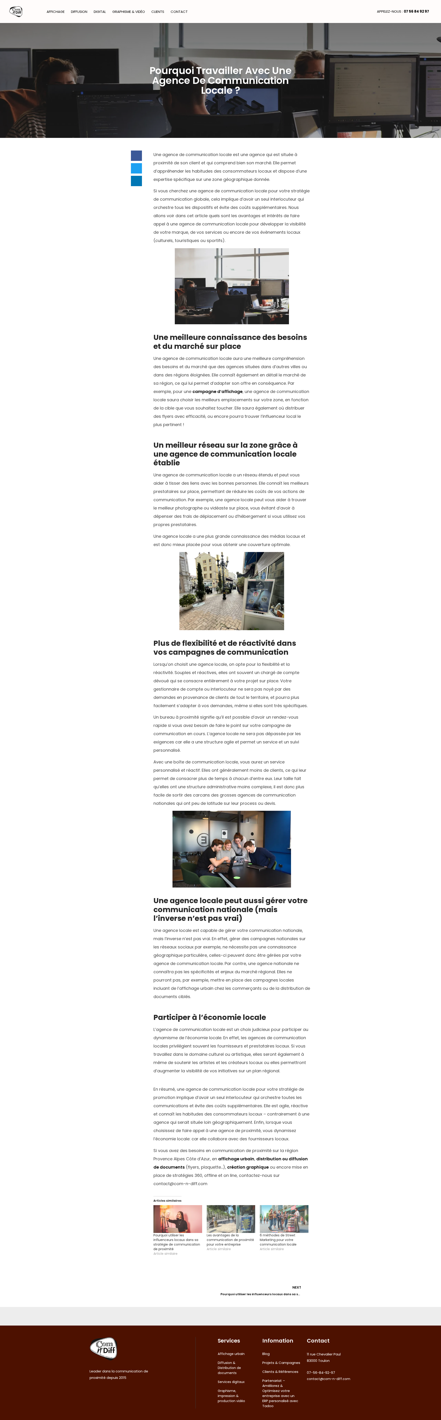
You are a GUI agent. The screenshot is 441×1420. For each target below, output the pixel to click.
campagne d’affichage (217, 391)
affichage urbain (236, 1159)
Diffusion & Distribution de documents (229, 1367)
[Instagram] (98, 1394)
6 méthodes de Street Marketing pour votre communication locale (278, 1240)
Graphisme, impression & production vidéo (231, 1396)
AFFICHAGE (56, 11)
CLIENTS (157, 11)
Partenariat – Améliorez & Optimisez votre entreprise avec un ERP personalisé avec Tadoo (280, 1393)
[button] (136, 156)
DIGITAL (100, 11)
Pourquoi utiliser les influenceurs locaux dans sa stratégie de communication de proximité (176, 1242)
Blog (266, 1353)
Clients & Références (280, 1371)
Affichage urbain (231, 1354)
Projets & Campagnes (281, 1362)
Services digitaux (231, 1382)
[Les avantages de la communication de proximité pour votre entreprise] (231, 1219)
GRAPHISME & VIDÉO (128, 11)
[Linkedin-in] (104, 1394)
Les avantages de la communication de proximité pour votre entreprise (230, 1240)
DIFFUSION (79, 11)
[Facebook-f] (91, 1394)
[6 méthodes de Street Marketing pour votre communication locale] (284, 1219)
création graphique (248, 1167)
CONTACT (179, 11)
